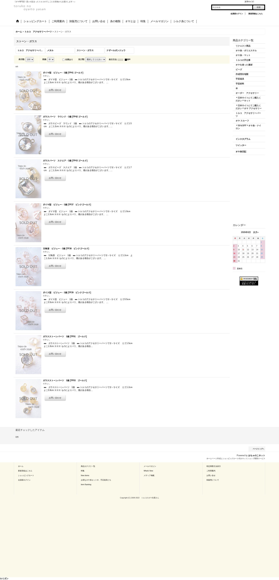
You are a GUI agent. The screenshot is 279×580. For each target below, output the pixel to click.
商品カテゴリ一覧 (88, 466)
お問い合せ (211, 475)
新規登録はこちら (255, 14)
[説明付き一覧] (128, 59)
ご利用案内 (211, 471)
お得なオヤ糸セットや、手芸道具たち (96, 480)
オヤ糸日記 (241, 151)
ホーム (20, 466)
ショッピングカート (26, 475)
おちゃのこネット (256, 455)
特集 (82, 471)
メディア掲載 (149, 475)
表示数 (22, 59)
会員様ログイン (237, 14)
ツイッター (241, 145)
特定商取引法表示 (214, 466)
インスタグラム (243, 139)
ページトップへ (258, 449)
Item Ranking (86, 484)
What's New (148, 471)
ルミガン (4, 578)
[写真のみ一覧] (121, 59)
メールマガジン (150, 466)
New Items (85, 475)
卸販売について (213, 480)
